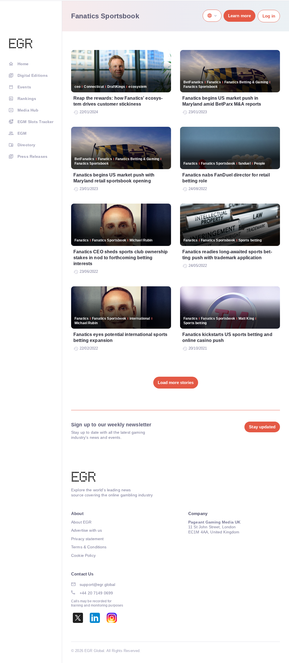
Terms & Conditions (89, 547)
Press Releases (32, 156)
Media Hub (27, 110)
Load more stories (176, 382)
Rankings (26, 98)
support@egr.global (97, 584)
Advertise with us (86, 530)
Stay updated (262, 426)
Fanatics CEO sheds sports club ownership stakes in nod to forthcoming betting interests (120, 257)
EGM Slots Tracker (35, 121)
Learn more (239, 15)
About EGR (81, 522)
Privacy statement (87, 538)
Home (23, 64)
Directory (26, 145)
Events (24, 87)
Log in (268, 16)
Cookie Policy (83, 555)
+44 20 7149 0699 (96, 593)
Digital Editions (32, 75)
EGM (22, 133)
